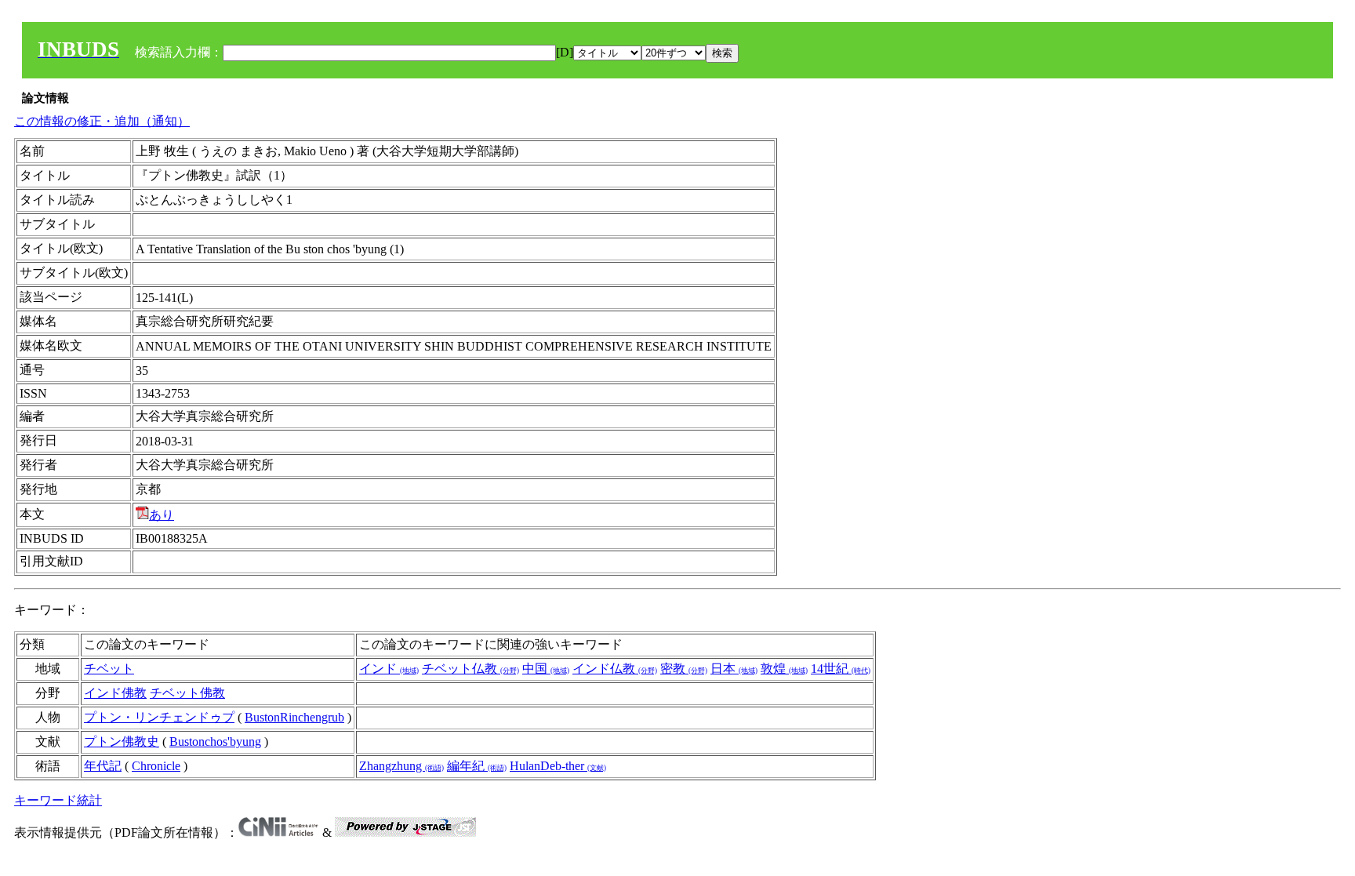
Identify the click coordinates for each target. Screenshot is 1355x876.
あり (161, 515)
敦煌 (784, 668)
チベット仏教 (470, 668)
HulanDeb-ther (558, 765)
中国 (545, 668)
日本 (733, 668)
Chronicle (156, 765)
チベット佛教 (187, 693)
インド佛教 (115, 693)
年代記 (103, 765)
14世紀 (840, 668)
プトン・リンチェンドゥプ (159, 717)
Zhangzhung (401, 765)
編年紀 (477, 765)
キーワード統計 (58, 800)
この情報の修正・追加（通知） (102, 121)
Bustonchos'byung (215, 741)
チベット (109, 668)
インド (389, 668)
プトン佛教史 (121, 741)
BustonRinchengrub (294, 717)
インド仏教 (614, 668)
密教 (683, 668)
